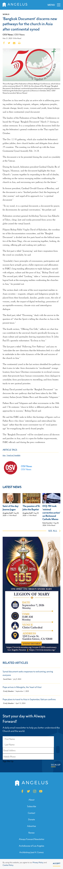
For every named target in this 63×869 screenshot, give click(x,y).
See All (52, 530)
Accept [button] (56, 863)
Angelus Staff (8, 513)
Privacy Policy (38, 862)
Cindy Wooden (8, 691)
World (6, 14)
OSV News (8, 34)
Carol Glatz (7, 679)
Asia (4, 455)
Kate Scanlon (47, 523)
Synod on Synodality (14, 455)
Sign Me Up (8, 761)
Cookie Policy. (8, 865)
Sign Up (55, 765)
